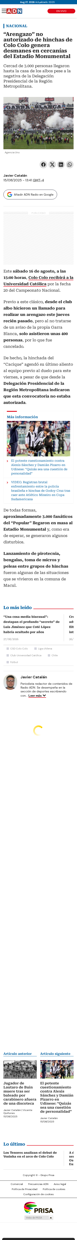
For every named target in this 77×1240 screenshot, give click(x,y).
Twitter (52, 164)
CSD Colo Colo (19, 648)
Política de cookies (54, 1189)
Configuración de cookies (38, 1194)
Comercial (17, 1184)
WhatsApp (70, 164)
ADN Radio (14, 11)
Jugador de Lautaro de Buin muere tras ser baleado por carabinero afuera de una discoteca (19, 1093)
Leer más (35, 695)
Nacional (16, 26)
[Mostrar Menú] (4, 11)
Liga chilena (45, 648)
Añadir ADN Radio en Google (33, 194)
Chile (55, 655)
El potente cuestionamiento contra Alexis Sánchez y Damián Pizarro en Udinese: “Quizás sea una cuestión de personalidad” (56, 1097)
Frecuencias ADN (38, 1184)
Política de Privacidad (24, 1189)
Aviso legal (60, 1184)
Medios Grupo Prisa (38, 1217)
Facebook (43, 164)
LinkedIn (61, 164)
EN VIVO (61, 11)
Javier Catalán (15, 175)
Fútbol (14, 662)
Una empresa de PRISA (38, 1207)
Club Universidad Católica (25, 655)
